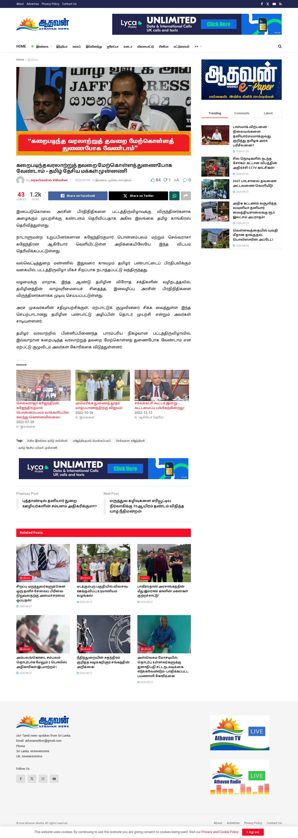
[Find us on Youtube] (274, 4)
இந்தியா (62, 46)
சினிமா (164, 46)
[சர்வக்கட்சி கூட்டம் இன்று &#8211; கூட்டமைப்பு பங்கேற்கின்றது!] (162, 385)
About (20, 4)
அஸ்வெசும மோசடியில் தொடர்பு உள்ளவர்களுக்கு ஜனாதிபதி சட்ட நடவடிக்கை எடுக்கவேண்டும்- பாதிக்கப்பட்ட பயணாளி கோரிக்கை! (162, 667)
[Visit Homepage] (43, 24)
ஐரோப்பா (113, 46)
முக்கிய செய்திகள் (120, 180)
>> (196, 46)
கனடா (128, 46)
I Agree (253, 832)
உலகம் (77, 46)
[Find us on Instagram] (43, 779)
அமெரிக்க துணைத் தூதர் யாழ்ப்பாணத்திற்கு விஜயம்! (99, 406)
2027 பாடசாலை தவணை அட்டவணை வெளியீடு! (254, 183)
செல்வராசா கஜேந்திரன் (130, 440)
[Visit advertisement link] (197, 24)
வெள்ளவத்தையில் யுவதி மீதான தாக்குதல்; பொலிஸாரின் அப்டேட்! (255, 235)
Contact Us (69, 4)
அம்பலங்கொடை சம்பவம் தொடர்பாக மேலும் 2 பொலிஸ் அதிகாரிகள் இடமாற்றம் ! (41, 662)
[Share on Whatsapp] (174, 195)
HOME (21, 46)
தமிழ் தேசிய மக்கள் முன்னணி (38, 447)
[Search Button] (280, 46)
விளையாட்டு (145, 46)
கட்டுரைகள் (182, 46)
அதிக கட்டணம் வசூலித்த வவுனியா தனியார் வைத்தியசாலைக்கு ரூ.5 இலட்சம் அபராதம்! (255, 210)
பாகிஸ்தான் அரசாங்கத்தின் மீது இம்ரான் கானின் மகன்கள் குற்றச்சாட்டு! (162, 591)
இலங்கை (42, 46)
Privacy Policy (50, 4)
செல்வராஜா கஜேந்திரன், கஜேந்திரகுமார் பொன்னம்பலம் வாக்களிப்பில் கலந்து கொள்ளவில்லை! (42, 410)
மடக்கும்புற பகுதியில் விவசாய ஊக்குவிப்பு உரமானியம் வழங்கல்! (102, 591)
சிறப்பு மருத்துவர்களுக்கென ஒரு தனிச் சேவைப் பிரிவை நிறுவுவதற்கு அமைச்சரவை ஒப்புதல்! (40, 593)
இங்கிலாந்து (94, 46)
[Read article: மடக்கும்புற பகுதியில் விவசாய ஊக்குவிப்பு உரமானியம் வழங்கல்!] (103, 563)
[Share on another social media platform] (186, 195)
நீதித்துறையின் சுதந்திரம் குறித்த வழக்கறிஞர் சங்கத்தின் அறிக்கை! (103, 662)
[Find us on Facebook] (262, 4)
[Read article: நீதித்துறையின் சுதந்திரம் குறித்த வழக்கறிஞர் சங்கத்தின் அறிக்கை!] (103, 634)
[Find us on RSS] (280, 4)
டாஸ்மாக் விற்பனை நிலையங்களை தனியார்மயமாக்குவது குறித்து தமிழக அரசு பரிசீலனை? (252, 136)
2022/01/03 (82, 180)
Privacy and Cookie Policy (220, 832)
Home (20, 59)
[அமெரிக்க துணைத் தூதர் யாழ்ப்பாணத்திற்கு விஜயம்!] (102, 385)
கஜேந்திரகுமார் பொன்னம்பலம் (92, 440)
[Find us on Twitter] (267, 4)
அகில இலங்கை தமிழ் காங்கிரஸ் (47, 440)
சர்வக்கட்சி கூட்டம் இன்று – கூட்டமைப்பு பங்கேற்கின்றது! (159, 406)
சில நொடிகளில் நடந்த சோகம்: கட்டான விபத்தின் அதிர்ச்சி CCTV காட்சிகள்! (255, 163)
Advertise (33, 4)
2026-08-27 (25, 606)
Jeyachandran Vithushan (49, 180)
